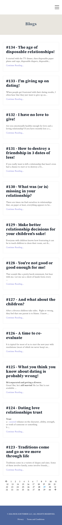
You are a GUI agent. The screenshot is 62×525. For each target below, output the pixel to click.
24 (18, 487)
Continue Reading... (15, 65)
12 (7, 484)
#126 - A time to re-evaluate (24, 335)
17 (33, 484)
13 (13, 484)
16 (28, 484)
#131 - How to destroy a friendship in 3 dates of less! (28, 153)
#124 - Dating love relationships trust (24, 410)
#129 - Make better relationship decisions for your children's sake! (31, 229)
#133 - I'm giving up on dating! (27, 83)
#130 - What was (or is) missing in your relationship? (27, 191)
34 (17, 489)
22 (7, 487)
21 (55, 484)
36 (28, 489)
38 (39, 489)
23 (12, 487)
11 (56, 481)
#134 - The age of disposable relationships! (30, 49)
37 (34, 489)
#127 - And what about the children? (30, 302)
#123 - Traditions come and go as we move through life (27, 451)
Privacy (21, 519)
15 (23, 484)
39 (44, 489)
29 (44, 487)
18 (39, 484)
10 (51, 481)
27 (34, 487)
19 (44, 484)
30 (50, 487)
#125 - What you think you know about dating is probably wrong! (31, 371)
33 (12, 489)
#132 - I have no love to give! (27, 117)
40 (50, 489)
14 (18, 484)
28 (39, 487)
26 (28, 487)
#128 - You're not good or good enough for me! (29, 265)
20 (49, 484)
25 (23, 487)
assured (12, 421)
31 (55, 487)
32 (7, 489)
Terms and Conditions (35, 519)
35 (23, 489)
